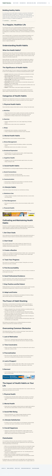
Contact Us (4, 468)
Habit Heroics (7, 3)
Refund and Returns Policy (26, 468)
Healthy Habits (13, 20)
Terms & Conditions (10, 468)
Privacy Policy (17, 468)
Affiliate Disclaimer (35, 468)
